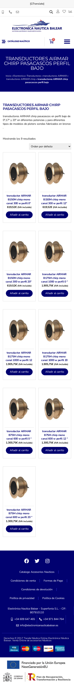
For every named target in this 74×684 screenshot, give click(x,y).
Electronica (19, 75)
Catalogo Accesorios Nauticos (36, 572)
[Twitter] (37, 561)
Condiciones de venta (23, 580)
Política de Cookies (53, 598)
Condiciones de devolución (37, 589)
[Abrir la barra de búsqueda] (51, 12)
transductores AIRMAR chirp (20, 79)
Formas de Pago (53, 580)
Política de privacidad (22, 598)
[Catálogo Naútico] (4, 42)
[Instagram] (47, 561)
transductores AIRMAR (55, 75)
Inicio (8, 75)
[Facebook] (26, 561)
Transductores (34, 75)
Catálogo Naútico (19, 41)
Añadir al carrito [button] (19, 215)
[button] (67, 42)
